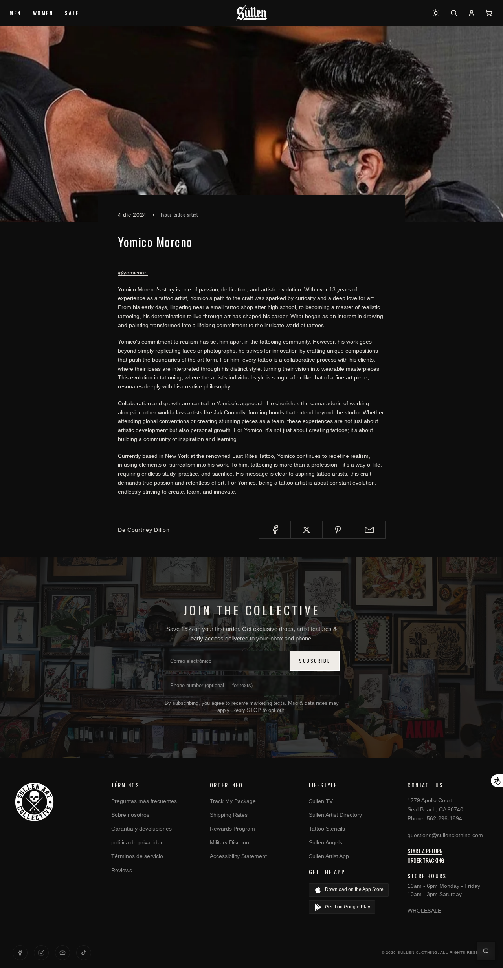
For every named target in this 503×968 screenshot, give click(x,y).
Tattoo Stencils (327, 828)
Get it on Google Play (347, 906)
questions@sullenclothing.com (445, 835)
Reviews (121, 870)
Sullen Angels (325, 842)
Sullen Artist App (329, 856)
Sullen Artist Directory (335, 815)
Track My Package (233, 801)
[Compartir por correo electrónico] (369, 529)
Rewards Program (232, 828)
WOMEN (43, 13)
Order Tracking (426, 860)
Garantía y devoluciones (141, 828)
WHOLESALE (424, 911)
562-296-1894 (444, 818)
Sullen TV (321, 801)
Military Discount (230, 842)
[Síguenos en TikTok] (83, 952)
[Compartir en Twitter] (306, 529)
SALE (72, 13)
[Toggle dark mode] (436, 13)
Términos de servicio (137, 856)
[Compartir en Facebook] (274, 529)
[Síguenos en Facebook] (20, 952)
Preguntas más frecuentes (144, 801)
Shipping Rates (229, 815)
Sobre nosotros (130, 815)
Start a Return (425, 851)
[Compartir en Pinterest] (338, 529)
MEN (15, 13)
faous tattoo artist (179, 214)
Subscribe (314, 660)
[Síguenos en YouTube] (62, 952)
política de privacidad (137, 842)
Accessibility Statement (238, 856)
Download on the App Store (354, 889)
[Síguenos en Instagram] (41, 952)
